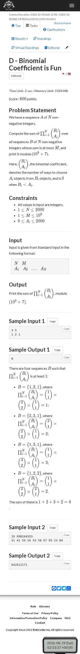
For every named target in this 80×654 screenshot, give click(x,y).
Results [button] (20, 38)
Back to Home (62, 23)
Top (17, 25)
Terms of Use (30, 613)
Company (56, 618)
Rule (33, 606)
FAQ (67, 618)
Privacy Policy (49, 613)
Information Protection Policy (28, 618)
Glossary (44, 606)
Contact (40, 622)
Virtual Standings (26, 48)
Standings (43, 38)
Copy (53, 321)
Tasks (33, 25)
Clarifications (55, 29)
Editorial (54, 48)
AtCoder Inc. (43, 629)
